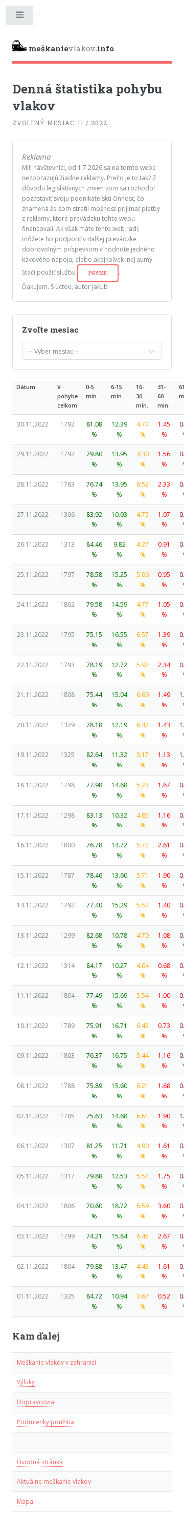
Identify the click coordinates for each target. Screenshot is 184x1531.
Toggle (20, 17)
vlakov (71, 48)
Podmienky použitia (45, 1422)
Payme (98, 272)
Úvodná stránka (40, 1462)
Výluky (26, 1382)
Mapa (25, 1501)
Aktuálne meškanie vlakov (54, 1481)
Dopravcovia (35, 1402)
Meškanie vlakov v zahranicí (56, 1362)
